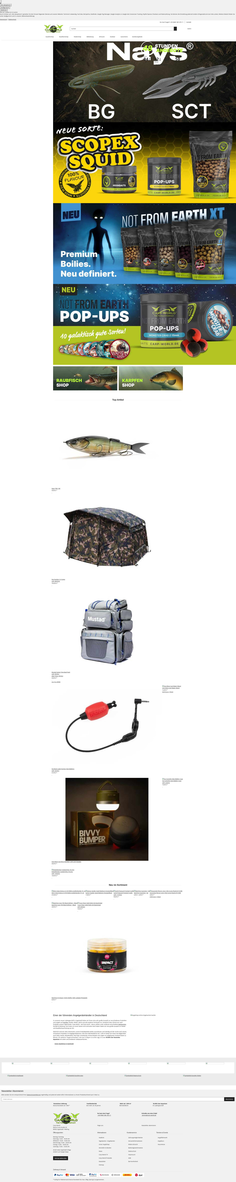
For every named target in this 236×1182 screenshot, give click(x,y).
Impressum (3, 19)
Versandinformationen (135, 1141)
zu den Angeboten (162, 65)
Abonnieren (229, 1099)
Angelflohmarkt (162, 1137)
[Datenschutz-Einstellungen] (0, 1)
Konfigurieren (5, 7)
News (100, 1151)
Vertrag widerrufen (61, 1158)
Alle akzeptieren (6, 5)
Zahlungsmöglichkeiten (135, 1137)
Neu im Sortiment (118, 885)
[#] (151, 378)
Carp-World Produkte (105, 1158)
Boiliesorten (122, 1024)
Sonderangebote (137, 37)
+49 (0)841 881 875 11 (104, 1115)
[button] (181, 29)
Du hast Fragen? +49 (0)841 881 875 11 (171, 22)
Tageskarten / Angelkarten (107, 1141)
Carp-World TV (103, 1154)
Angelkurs (161, 1141)
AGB (129, 1158)
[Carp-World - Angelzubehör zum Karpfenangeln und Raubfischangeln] (66, 1118)
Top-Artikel (118, 400)
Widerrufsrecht (133, 1144)
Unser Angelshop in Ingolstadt (64, 1044)
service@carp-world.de (149, 1115)
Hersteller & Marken (105, 1148)
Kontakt (188, 22)
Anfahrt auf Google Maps (61, 1152)
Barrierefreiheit (133, 1161)
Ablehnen (4, 10)
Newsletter (102, 1161)
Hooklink (101, 1137)
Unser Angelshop (104, 1144)
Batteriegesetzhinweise (135, 1148)
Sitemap (101, 1165)
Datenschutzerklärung (34, 1095)
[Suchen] (175, 29)
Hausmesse (161, 1144)
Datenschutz (12, 19)
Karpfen (65, 1022)
